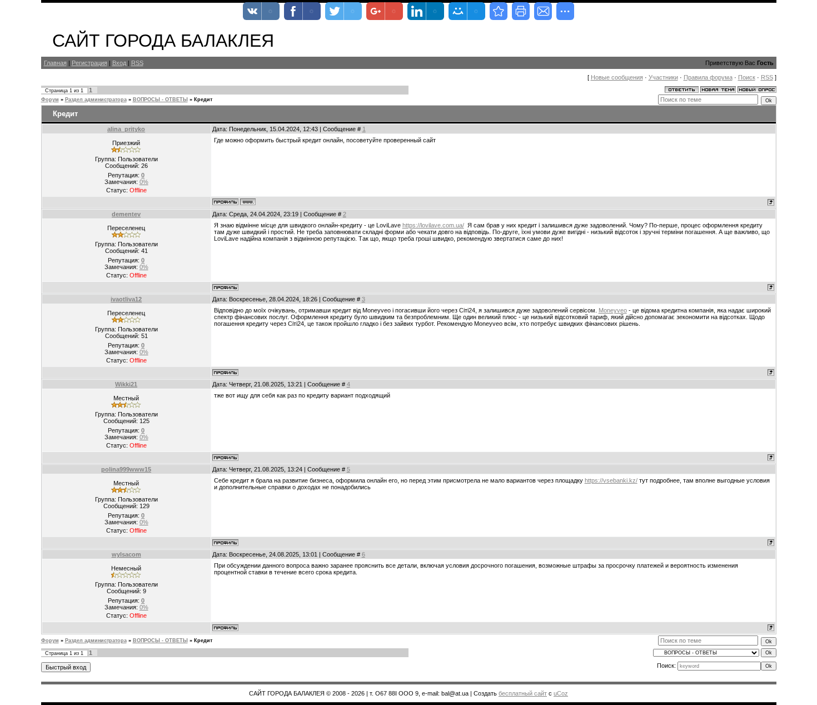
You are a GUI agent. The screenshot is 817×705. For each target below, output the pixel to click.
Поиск (746, 77)
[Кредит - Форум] (498, 11)
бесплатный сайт (523, 693)
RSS (137, 62)
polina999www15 (126, 469)
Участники (663, 77)
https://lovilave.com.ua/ (433, 225)
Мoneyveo (613, 310)
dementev (126, 214)
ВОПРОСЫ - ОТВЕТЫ (160, 99)
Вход (119, 62)
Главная (55, 62)
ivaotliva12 (126, 299)
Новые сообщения (617, 77)
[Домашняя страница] (248, 201)
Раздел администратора (96, 99)
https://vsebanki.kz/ (611, 480)
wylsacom (126, 554)
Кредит (203, 99)
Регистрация (89, 62)
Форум (50, 99)
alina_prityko (126, 129)
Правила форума (708, 77)
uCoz (561, 693)
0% (144, 181)
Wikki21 (126, 384)
